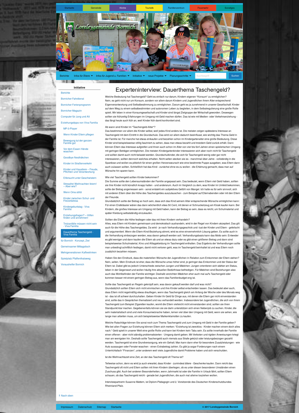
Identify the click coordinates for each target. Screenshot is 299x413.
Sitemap (101, 407)
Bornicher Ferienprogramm (76, 104)
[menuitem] (64, 76)
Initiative (137, 75)
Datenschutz (85, 407)
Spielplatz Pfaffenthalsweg (75, 258)
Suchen (235, 75)
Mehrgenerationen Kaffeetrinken (79, 252)
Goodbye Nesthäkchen (76, 157)
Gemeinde (96, 7)
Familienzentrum (176, 7)
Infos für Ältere (82, 75)
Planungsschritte (179, 75)
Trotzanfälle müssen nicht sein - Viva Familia (80, 225)
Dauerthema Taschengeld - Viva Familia (78, 233)
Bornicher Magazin (71, 110)
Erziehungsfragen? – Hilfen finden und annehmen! (78, 216)
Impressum (67, 407)
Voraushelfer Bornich (72, 264)
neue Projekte (156, 75)
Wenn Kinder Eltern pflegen (78, 134)
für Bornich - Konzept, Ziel (75, 240)
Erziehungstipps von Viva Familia (79, 122)
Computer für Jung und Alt (75, 116)
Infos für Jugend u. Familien (111, 75)
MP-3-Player (70, 128)
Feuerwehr (203, 7)
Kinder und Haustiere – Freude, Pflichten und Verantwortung (80, 170)
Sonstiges (230, 7)
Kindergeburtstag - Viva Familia (76, 208)
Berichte (64, 75)
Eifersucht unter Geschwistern (79, 178)
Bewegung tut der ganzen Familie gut (77, 142)
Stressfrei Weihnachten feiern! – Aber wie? (80, 185)
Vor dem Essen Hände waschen (75, 150)
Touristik (149, 7)
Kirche (123, 7)
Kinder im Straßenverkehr (77, 163)
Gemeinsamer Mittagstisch (75, 246)
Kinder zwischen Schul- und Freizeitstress (78, 199)
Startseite (69, 7)
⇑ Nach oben (65, 395)
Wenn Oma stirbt (72, 192)
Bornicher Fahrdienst (72, 98)
